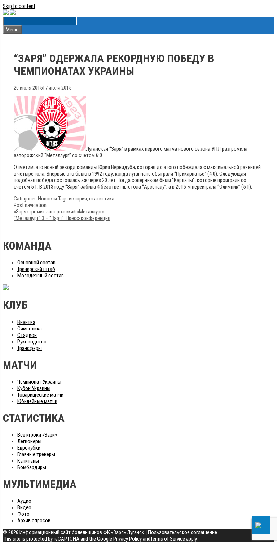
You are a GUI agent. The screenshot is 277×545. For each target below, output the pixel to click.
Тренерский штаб (36, 269)
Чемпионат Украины (39, 382)
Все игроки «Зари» (37, 435)
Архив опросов (33, 520)
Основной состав (36, 262)
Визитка (26, 322)
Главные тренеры (36, 454)
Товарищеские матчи (40, 395)
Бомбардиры (31, 467)
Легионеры (29, 441)
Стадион (27, 335)
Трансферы (29, 348)
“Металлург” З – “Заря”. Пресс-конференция (62, 218)
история (78, 198)
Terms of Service (167, 539)
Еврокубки (28, 448)
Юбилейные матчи (37, 401)
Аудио (24, 501)
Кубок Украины (33, 388)
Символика (29, 328)
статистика (101, 198)
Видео (24, 507)
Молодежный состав (40, 275)
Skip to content (19, 6)
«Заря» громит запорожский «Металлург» (59, 211)
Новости (47, 198)
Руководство (32, 341)
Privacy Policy (127, 539)
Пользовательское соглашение (182, 532)
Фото (23, 514)
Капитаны (28, 461)
